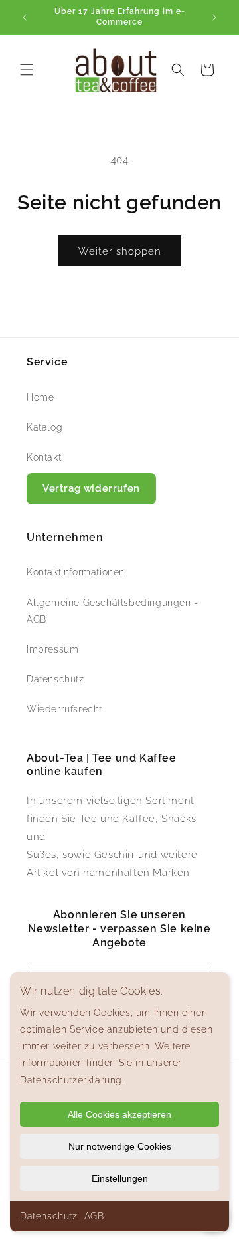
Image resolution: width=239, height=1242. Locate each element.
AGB (94, 1216)
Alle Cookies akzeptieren (119, 1114)
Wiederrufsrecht (64, 709)
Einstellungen (120, 1178)
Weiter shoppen (119, 251)
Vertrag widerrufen (91, 488)
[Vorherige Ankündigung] (24, 17)
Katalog (44, 427)
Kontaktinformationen (76, 572)
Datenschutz (49, 1216)
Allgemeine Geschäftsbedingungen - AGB (113, 611)
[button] (26, 69)
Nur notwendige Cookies (119, 1146)
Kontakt (44, 457)
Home (40, 397)
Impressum (52, 649)
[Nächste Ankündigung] (214, 17)
